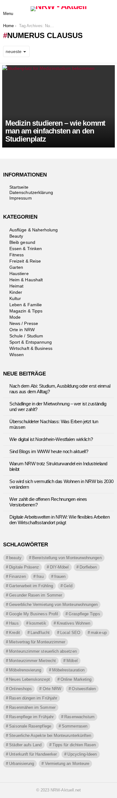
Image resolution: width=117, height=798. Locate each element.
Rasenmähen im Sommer (32, 707)
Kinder (15, 292)
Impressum (20, 198)
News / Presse (23, 323)
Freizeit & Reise (25, 261)
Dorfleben (88, 567)
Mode (15, 317)
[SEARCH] (109, 9)
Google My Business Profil (33, 614)
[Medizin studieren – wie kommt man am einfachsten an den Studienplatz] (58, 106)
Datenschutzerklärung (31, 192)
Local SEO (70, 632)
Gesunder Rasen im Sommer (35, 595)
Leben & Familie (25, 304)
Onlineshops (20, 688)
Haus (13, 623)
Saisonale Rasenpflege (30, 726)
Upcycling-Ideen (82, 754)
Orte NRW (52, 688)
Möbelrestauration (68, 670)
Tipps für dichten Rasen (74, 744)
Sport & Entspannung (30, 342)
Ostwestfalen (84, 688)
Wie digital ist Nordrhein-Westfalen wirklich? (51, 439)
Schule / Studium (26, 335)
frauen (60, 576)
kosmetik (37, 623)
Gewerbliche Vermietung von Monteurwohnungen (53, 604)
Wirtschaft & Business (30, 348)
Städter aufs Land (25, 744)
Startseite (18, 187)
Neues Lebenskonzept (29, 679)
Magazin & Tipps (25, 310)
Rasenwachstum (79, 716)
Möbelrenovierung (25, 670)
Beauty (16, 236)
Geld (68, 585)
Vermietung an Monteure (67, 763)
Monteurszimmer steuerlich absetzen (42, 651)
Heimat (16, 285)
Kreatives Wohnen (73, 623)
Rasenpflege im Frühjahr (31, 716)
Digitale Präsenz (24, 567)
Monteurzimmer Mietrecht (32, 660)
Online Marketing (76, 679)
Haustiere (19, 273)
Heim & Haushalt (26, 279)
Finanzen (17, 576)
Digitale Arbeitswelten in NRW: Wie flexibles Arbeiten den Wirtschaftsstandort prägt (59, 519)
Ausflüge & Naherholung (33, 229)
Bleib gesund (22, 242)
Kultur (15, 298)
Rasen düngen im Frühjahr (33, 698)
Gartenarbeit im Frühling (31, 585)
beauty (15, 557)
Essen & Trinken (25, 248)
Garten (16, 267)
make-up (99, 632)
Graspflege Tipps (84, 614)
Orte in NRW (22, 329)
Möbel (71, 660)
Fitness (16, 254)
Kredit (14, 632)
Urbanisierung (21, 763)
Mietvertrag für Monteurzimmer (37, 642)
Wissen (16, 354)
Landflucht (40, 632)
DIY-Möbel (59, 567)
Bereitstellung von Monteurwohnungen (66, 557)
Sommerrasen (74, 726)
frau (40, 576)
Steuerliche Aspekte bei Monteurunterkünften (50, 735)
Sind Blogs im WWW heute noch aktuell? (48, 451)
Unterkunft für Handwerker (33, 754)
